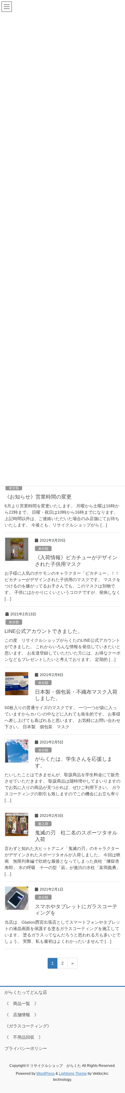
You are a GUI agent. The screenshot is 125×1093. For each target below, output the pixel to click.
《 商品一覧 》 (22, 1003)
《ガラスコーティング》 (28, 1026)
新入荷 (43, 824)
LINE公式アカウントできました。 (44, 631)
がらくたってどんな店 (26, 992)
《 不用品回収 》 (24, 1037)
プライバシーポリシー (26, 1048)
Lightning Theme (73, 1073)
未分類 (14, 488)
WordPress (45, 1073)
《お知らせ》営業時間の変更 (38, 497)
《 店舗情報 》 (22, 1014)
